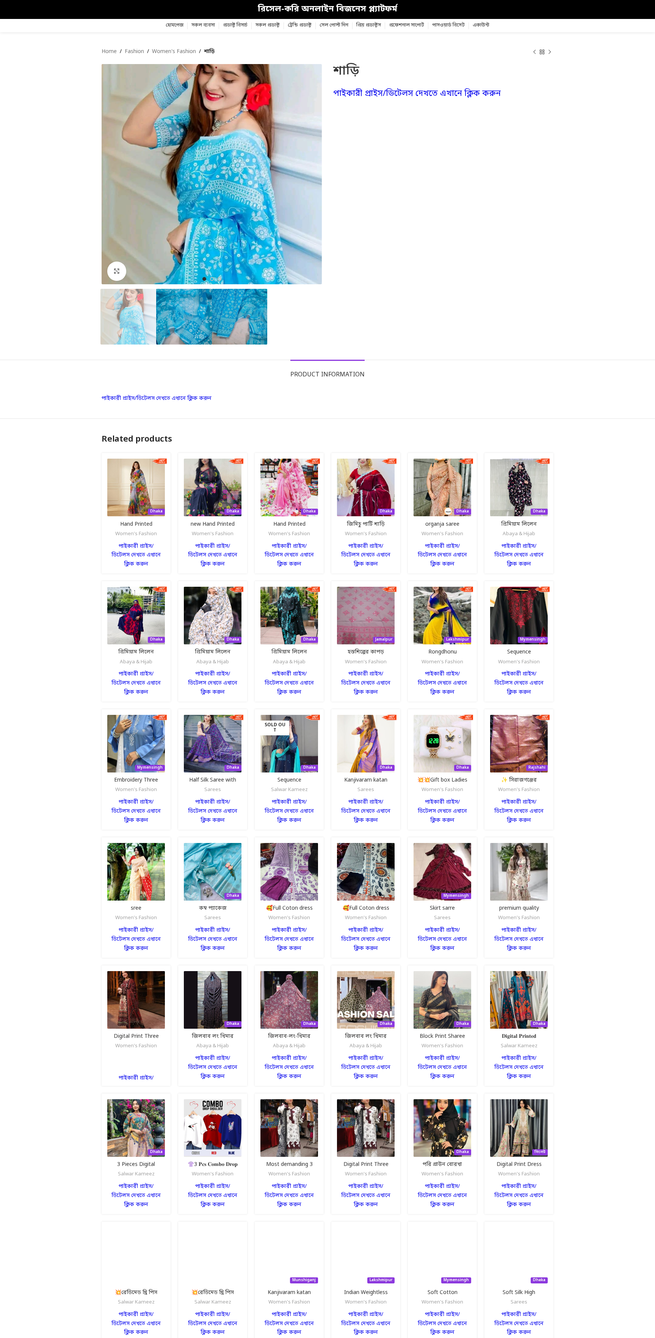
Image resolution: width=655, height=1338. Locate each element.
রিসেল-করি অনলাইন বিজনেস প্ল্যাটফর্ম (327, 9)
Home (109, 51)
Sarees (212, 790)
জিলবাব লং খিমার (212, 1036)
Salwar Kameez (289, 790)
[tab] (327, 371)
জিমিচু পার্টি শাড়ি (366, 524)
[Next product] (549, 52)
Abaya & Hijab (519, 534)
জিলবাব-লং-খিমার (289, 1036)
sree (136, 908)
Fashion (134, 51)
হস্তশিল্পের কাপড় (366, 652)
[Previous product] (534, 52)
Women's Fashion (174, 51)
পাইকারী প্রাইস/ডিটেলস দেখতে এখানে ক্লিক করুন (417, 93)
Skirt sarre (442, 908)
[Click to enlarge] (116, 271)
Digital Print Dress (519, 1164)
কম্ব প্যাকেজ (213, 908)
